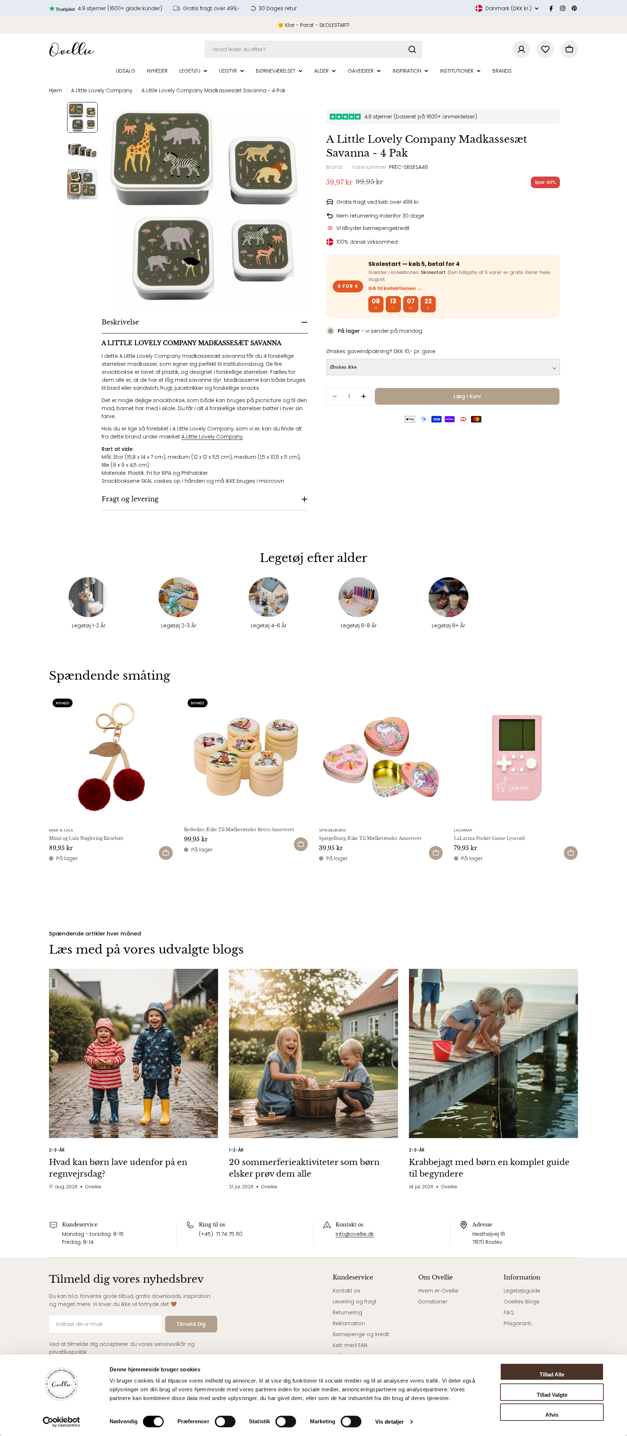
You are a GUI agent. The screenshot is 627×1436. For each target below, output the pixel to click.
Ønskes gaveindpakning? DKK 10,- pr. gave (380, 351)
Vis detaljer (389, 1422)
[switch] (225, 1421)
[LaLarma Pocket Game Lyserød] (516, 757)
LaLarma (463, 830)
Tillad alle (552, 1374)
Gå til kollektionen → (395, 288)
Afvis (551, 1415)
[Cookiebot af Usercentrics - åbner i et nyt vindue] (61, 1421)
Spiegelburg (332, 830)
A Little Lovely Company (101, 90)
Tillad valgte (552, 1395)
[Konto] (521, 49)
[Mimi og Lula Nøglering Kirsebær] (111, 757)
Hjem (55, 90)
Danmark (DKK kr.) (508, 8)
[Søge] (412, 49)
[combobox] (313, 49)
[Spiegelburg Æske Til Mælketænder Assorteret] (381, 757)
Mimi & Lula (61, 830)
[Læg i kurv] (166, 853)
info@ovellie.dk (355, 1234)
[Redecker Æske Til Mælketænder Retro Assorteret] (246, 757)
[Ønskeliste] (545, 49)
